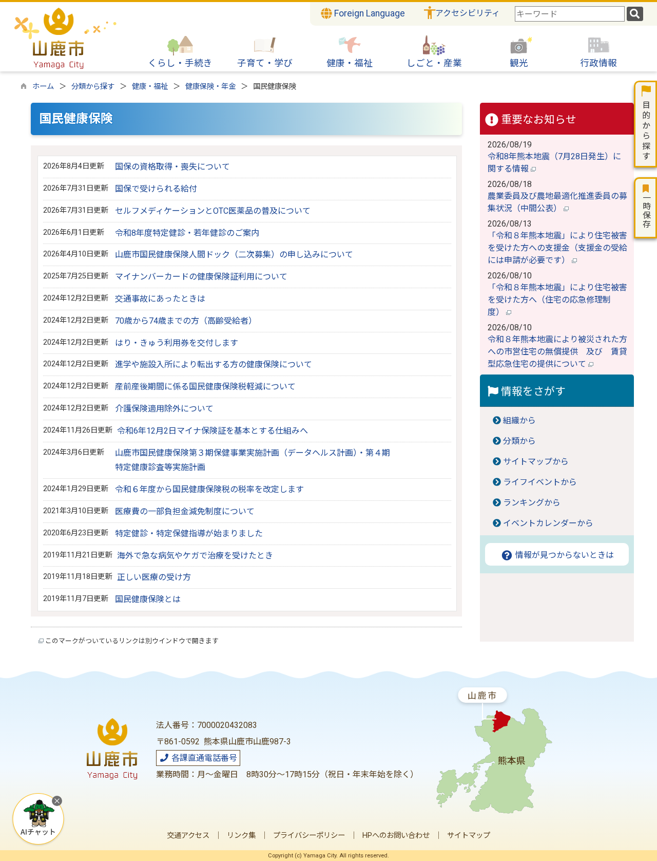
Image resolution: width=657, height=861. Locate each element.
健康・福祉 (150, 86)
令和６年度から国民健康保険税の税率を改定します (209, 489)
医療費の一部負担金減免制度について (185, 511)
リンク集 (241, 835)
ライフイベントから (540, 482)
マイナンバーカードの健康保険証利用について (201, 277)
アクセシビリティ (467, 13)
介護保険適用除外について (164, 409)
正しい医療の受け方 (154, 577)
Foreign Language (368, 13)
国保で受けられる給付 (156, 189)
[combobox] (569, 14)
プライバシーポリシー (309, 835)
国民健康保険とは (148, 599)
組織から (519, 420)
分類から (519, 441)
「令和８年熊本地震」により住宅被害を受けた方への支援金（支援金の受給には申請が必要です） (557, 248)
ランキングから (532, 503)
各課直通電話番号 (203, 758)
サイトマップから (536, 461)
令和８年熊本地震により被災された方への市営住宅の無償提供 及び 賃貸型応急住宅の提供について (557, 351)
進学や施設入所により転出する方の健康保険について (213, 364)
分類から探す (92, 86)
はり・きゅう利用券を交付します (176, 343)
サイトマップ (468, 835)
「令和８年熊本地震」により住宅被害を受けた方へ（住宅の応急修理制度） (557, 300)
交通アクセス (188, 835)
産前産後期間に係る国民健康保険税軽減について (205, 386)
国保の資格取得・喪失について (172, 167)
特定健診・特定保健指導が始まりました (189, 533)
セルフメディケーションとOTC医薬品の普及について (213, 211)
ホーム (43, 86)
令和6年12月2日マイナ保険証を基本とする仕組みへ (212, 431)
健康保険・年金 (210, 86)
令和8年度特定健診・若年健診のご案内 (187, 233)
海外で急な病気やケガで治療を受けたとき (195, 555)
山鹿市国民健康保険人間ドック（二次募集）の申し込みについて (234, 254)
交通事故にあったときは (160, 299)
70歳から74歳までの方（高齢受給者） (186, 321)
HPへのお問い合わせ (396, 835)
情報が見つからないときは (563, 555)
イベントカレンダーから (548, 523)
